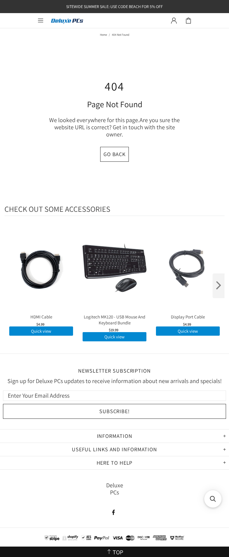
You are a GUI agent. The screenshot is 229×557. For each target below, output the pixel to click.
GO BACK (114, 154)
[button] (213, 499)
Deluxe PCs (67, 20)
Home (103, 35)
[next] (219, 285)
